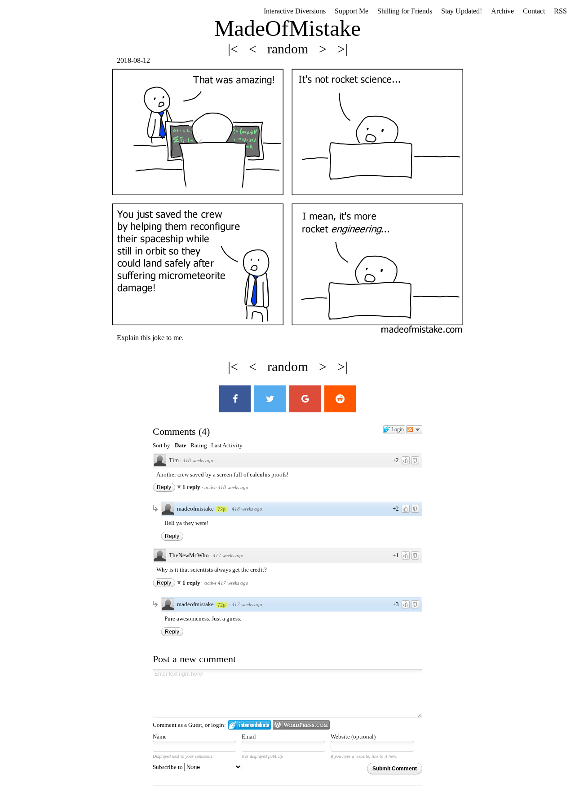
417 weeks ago (228, 555)
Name (160, 736)
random (289, 48)
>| (342, 48)
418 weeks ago (198, 460)
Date (180, 445)
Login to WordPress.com (301, 725)
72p (221, 509)
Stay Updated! (461, 11)
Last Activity (227, 445)
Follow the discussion (414, 429)
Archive (502, 11)
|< (235, 48)
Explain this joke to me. (149, 337)
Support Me (351, 11)
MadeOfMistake (287, 28)
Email (249, 736)
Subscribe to (168, 767)
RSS (560, 11)
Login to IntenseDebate (249, 725)
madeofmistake (195, 508)
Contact (534, 11)
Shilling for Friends (404, 11)
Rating (198, 445)
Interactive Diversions (295, 11)
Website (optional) (353, 736)
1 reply (192, 487)
